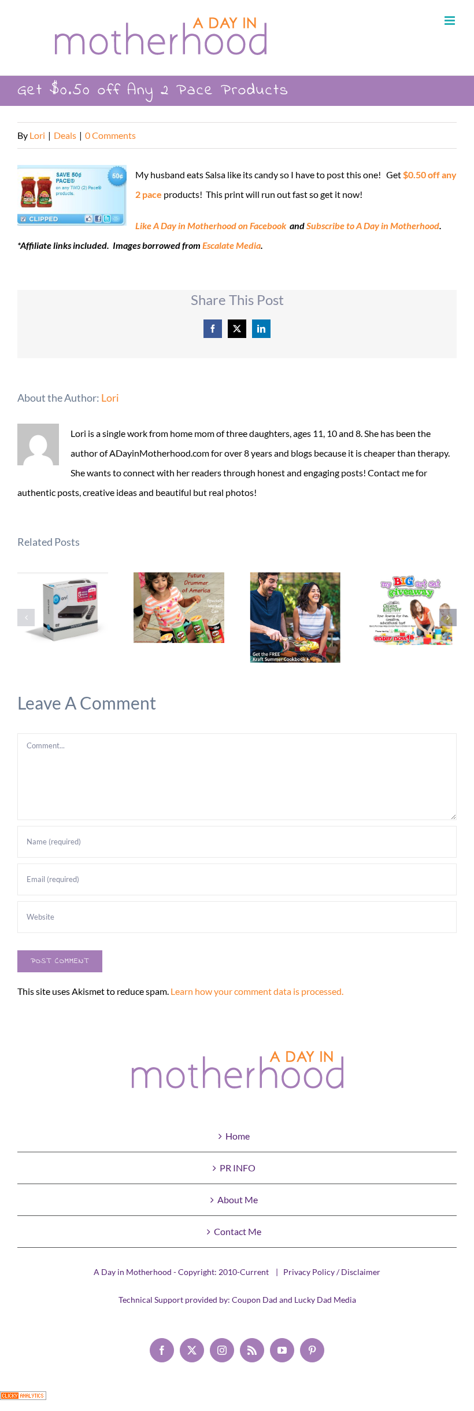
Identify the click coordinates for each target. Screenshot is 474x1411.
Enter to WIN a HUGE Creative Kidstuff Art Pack (411, 610)
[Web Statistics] (23, 1400)
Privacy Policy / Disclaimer (331, 1272)
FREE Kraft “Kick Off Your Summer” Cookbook (295, 617)
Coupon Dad (254, 1300)
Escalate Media (231, 245)
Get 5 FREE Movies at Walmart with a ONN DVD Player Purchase (62, 614)
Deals (65, 135)
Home (237, 1135)
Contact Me (237, 1231)
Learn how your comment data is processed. (257, 991)
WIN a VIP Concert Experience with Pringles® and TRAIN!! (179, 607)
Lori (37, 135)
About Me (237, 1199)
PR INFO (237, 1167)
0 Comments (110, 135)
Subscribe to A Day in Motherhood (372, 225)
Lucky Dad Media (325, 1300)
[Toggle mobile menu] (451, 20)
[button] (26, 617)
